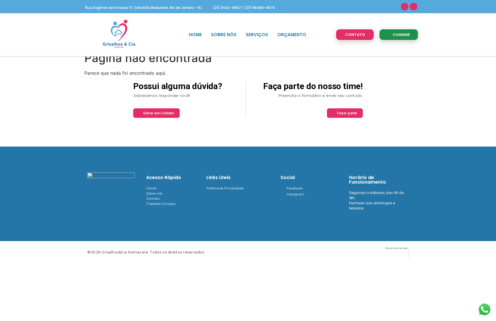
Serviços (257, 35)
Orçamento (291, 35)
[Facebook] (404, 6)
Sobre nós (224, 35)
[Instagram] (413, 6)
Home (195, 35)
